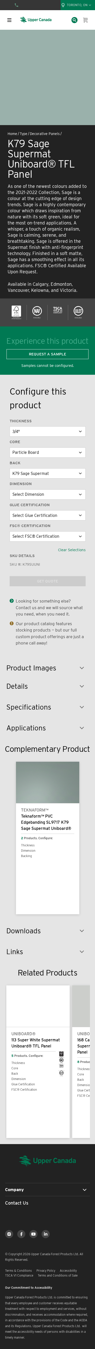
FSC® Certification (30, 525)
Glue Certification (30, 505)
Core (15, 442)
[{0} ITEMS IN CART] (86, 20)
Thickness (21, 421)
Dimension (21, 484)
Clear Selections (72, 550)
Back (15, 463)
